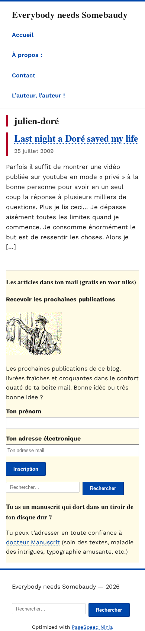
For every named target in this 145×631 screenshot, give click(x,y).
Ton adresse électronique (43, 438)
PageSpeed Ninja (92, 627)
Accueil (22, 34)
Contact (23, 75)
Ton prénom (23, 411)
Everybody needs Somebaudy (70, 14)
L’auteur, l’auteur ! (38, 95)
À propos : (27, 54)
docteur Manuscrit (33, 542)
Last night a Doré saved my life (76, 138)
